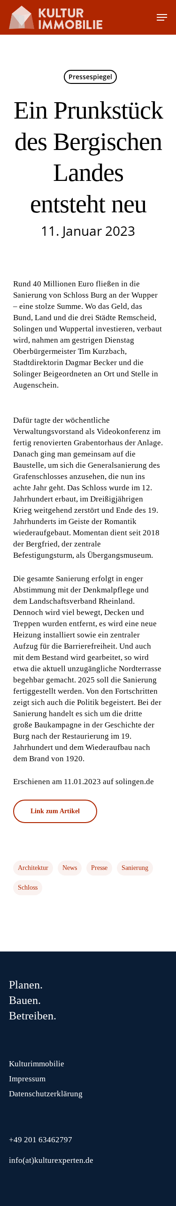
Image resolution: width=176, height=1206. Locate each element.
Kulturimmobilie (36, 1063)
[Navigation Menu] (162, 17)
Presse (99, 867)
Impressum (27, 1078)
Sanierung (135, 867)
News (69, 867)
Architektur (33, 867)
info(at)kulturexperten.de (51, 1160)
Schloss (28, 887)
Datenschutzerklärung (46, 1093)
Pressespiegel (90, 76)
